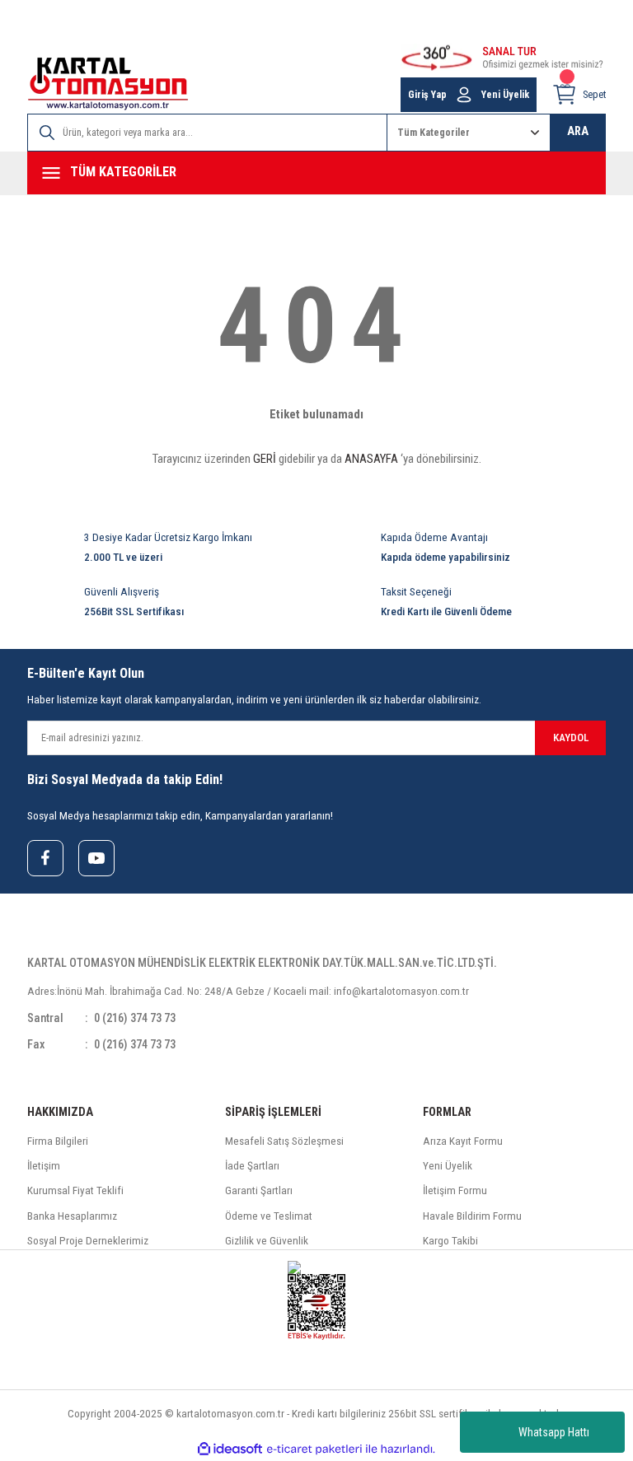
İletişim (43, 1166)
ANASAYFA (371, 458)
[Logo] (108, 83)
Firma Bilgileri (57, 1141)
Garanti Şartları (259, 1190)
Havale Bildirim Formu (472, 1216)
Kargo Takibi (450, 1241)
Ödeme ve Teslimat (268, 1216)
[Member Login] (464, 95)
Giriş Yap (427, 94)
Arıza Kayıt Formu (463, 1141)
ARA (577, 131)
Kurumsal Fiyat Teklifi (75, 1190)
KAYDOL (570, 737)
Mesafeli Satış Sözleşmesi (284, 1141)
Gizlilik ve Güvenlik (266, 1241)
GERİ (264, 458)
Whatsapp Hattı (553, 1432)
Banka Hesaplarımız (72, 1216)
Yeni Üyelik (505, 94)
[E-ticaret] (314, 1449)
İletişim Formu (455, 1190)
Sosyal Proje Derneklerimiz (87, 1241)
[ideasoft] (230, 1449)
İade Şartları (252, 1166)
